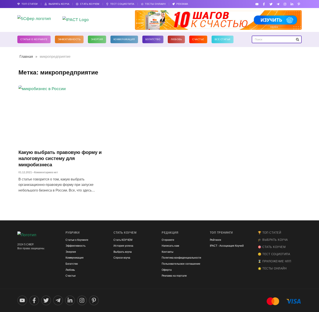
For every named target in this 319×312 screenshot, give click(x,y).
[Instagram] (285, 4)
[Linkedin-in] (292, 4)
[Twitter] (271, 4)
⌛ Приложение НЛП (274, 261)
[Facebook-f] (264, 4)
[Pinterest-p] (299, 4)
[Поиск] (297, 39)
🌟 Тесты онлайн (272, 268)
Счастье (198, 39)
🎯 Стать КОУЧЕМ (272, 247)
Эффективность (69, 39)
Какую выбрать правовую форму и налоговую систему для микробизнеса (60, 158)
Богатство (153, 39)
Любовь (176, 39)
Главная (26, 56)
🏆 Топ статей (269, 232)
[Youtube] (257, 4)
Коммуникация (124, 39)
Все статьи (222, 39)
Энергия (97, 39)
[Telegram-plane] (278, 4)
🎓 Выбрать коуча (273, 239)
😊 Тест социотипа (274, 254)
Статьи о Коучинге (34, 39)
